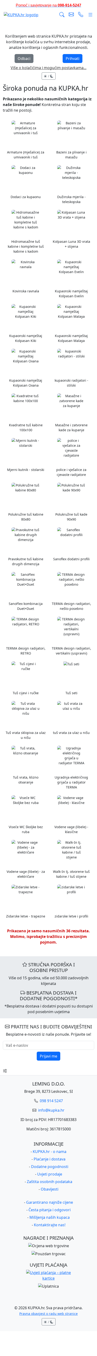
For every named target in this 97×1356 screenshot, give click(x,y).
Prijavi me (48, 1056)
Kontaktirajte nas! (49, 1224)
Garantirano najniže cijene (49, 1202)
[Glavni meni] (90, 14)
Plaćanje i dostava (49, 1159)
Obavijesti (49, 1189)
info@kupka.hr (51, 1110)
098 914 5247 (51, 1100)
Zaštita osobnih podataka (49, 1181)
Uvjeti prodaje (49, 1174)
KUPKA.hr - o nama (49, 1151)
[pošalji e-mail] (71, 14)
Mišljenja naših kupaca (49, 1217)
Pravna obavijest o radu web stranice (48, 1313)
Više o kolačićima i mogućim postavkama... (48, 67)
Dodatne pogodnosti (49, 1166)
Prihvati (72, 58)
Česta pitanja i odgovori (49, 1209)
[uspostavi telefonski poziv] (81, 14)
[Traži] (62, 14)
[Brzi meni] (5, 1070)
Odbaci (24, 58)
